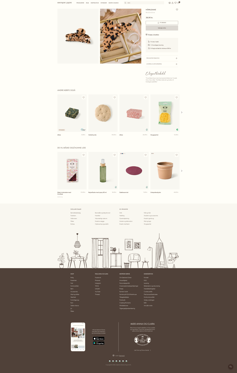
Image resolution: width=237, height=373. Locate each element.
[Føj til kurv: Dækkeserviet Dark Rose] (146, 195)
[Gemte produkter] (175, 3)
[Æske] (72, 113)
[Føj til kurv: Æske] (84, 138)
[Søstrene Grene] (64, 3)
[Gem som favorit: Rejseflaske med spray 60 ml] (115, 155)
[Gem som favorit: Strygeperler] (177, 97)
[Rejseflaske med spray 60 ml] (103, 170)
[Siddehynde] (103, 113)
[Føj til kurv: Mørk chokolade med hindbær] (84, 195)
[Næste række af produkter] (182, 112)
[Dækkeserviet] (134, 170)
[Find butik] (169, 3)
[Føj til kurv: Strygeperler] (177, 138)
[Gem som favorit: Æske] (84, 97)
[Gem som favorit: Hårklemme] (177, 9)
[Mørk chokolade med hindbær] (72, 170)
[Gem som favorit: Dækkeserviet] (146, 155)
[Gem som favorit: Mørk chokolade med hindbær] (84, 155)
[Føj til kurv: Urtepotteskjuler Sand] (177, 195)
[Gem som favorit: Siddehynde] (115, 97)
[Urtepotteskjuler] (165, 170)
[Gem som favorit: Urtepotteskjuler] (177, 155)
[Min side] (172, 3)
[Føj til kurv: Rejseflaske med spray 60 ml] (115, 195)
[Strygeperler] (165, 113)
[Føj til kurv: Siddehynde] (115, 138)
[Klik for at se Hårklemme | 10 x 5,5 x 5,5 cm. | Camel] (78, 36)
